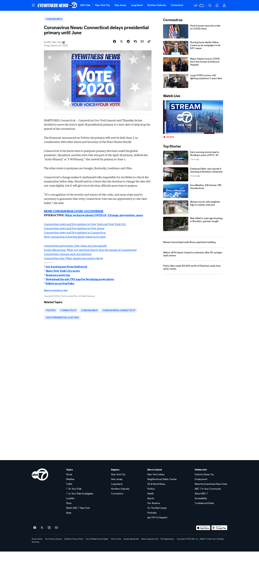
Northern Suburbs (156, 5)
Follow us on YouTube (59, 283)
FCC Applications (167, 539)
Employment (201, 479)
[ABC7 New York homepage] (57, 5)
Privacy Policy (37, 539)
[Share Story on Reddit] (128, 41)
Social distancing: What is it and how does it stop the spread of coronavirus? (90, 250)
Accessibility (201, 498)
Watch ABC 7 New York (78, 508)
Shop (68, 503)
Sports (150, 498)
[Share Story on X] (121, 41)
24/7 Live (85, 5)
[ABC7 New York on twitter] (42, 528)
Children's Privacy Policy (73, 539)
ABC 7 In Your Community (208, 489)
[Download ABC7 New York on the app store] (203, 527)
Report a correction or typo (56, 290)
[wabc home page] (40, 474)
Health (150, 493)
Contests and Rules (204, 503)
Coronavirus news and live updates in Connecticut (75, 232)
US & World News (156, 484)
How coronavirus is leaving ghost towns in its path (75, 237)
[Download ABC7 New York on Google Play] (219, 527)
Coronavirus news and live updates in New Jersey (74, 228)
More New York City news (63, 271)
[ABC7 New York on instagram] (49, 528)
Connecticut (177, 5)
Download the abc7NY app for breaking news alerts (80, 279)
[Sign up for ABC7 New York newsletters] (56, 528)
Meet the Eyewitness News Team (211, 484)
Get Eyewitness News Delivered (66, 266)
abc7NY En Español (157, 517)
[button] (33, 5)
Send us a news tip (58, 275)
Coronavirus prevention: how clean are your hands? (75, 245)
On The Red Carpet (157, 508)
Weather (70, 479)
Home (69, 474)
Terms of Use (116, 539)
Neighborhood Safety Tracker (162, 479)
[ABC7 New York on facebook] (35, 528)
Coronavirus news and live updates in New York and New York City (85, 224)
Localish (70, 498)
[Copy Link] (149, 41)
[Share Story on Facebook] (114, 41)
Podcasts (151, 513)
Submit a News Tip (204, 474)
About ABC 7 (201, 493)
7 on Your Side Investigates (79, 493)
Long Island (137, 5)
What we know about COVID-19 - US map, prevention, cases (104, 215)
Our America (153, 503)
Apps (68, 513)
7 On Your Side (73, 489)
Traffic (69, 484)
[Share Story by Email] (142, 41)
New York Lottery (156, 474)
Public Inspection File (149, 539)
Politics (151, 489)
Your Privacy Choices (53, 539)
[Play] (193, 117)
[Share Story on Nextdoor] (135, 41)
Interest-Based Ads (131, 539)
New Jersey (120, 5)
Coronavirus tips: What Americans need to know (73, 258)
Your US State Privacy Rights (97, 539)
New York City (102, 5)
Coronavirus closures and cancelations (67, 254)
